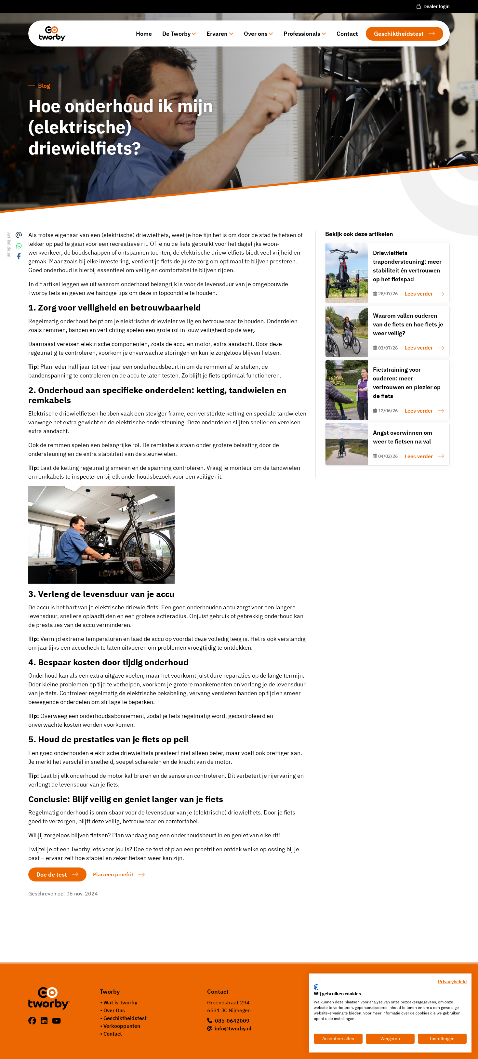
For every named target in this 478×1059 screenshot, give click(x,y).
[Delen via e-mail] (19, 235)
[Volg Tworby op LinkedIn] (45, 1020)
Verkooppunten (121, 1026)
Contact (347, 33)
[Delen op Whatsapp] (19, 246)
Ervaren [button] (217, 33)
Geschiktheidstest (399, 33)
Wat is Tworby (120, 1002)
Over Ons (114, 1010)
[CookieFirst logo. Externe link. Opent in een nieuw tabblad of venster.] (316, 987)
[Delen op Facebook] (19, 256)
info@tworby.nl (233, 1028)
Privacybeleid (452, 982)
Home (144, 33)
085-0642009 (232, 1020)
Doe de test (51, 874)
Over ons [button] (256, 33)
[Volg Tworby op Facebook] (33, 1020)
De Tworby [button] (176, 33)
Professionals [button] (302, 33)
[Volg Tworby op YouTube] (56, 1020)
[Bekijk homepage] (50, 33)
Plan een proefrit (113, 874)
